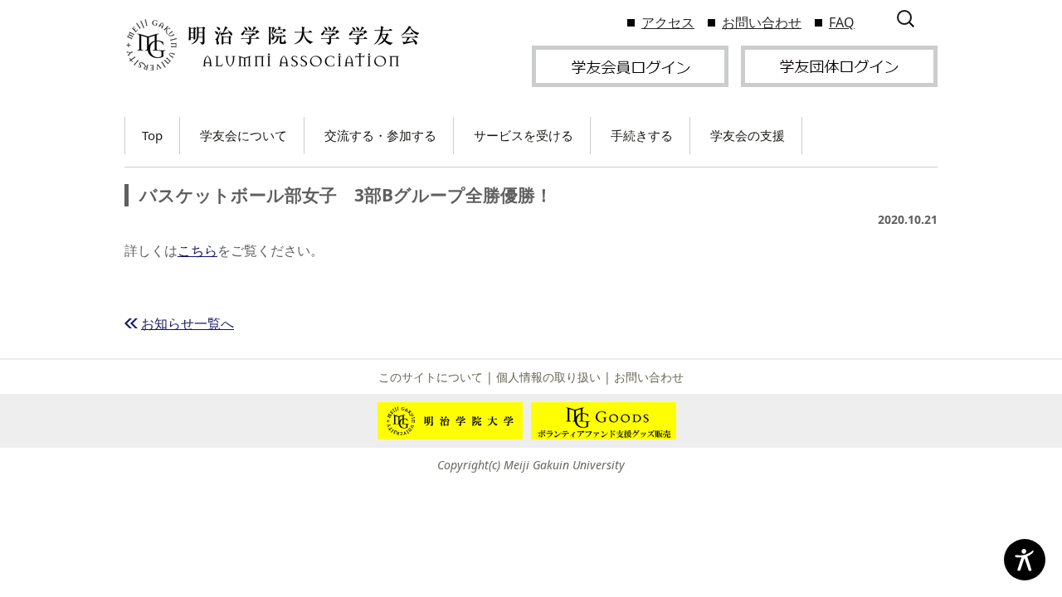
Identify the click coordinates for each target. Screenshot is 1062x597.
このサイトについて (430, 377)
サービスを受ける (523, 135)
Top (152, 135)
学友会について (243, 135)
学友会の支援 (747, 135)
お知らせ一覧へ (187, 323)
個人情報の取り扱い (548, 377)
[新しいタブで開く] (630, 65)
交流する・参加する (380, 135)
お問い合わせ (761, 22)
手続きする (642, 135)
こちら (197, 250)
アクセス (667, 22)
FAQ (842, 22)
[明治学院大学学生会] (271, 45)
